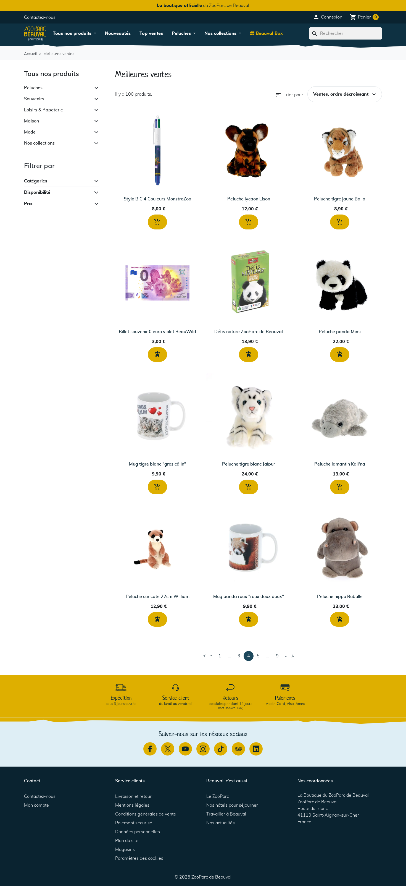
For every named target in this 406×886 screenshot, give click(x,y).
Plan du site (126, 840)
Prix (28, 204)
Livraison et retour (133, 796)
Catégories (35, 181)
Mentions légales (132, 805)
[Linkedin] (256, 749)
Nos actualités (220, 823)
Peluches (182, 33)
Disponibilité (37, 192)
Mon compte (36, 805)
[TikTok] (220, 749)
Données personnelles (137, 832)
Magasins (125, 849)
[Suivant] (289, 656)
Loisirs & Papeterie (43, 110)
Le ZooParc (217, 796)
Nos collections (221, 33)
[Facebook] (150, 749)
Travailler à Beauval (226, 814)
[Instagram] (203, 749)
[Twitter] (167, 749)
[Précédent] (207, 656)
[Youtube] (185, 749)
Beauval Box (268, 33)
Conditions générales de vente (145, 814)
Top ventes (151, 33)
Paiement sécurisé (133, 823)
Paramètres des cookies (139, 858)
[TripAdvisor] (238, 749)
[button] (328, 17)
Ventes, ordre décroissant (345, 94)
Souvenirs (34, 99)
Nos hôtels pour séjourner (232, 805)
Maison (31, 121)
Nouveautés (118, 33)
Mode (30, 132)
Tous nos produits (73, 33)
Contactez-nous (40, 17)
